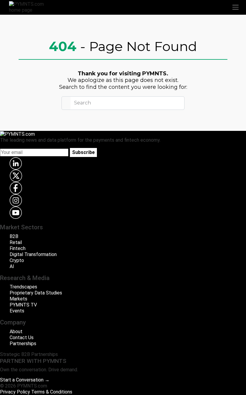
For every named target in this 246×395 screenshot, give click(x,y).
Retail (16, 242)
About (16, 331)
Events (17, 311)
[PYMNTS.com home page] (30, 7)
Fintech (18, 248)
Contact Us (22, 337)
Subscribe (83, 152)
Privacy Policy (15, 392)
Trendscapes (23, 287)
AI (12, 266)
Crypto (17, 260)
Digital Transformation (33, 254)
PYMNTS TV (23, 305)
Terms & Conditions (51, 392)
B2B (14, 236)
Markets (18, 299)
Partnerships (23, 343)
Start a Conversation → (25, 380)
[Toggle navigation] (235, 7)
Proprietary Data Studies (36, 293)
